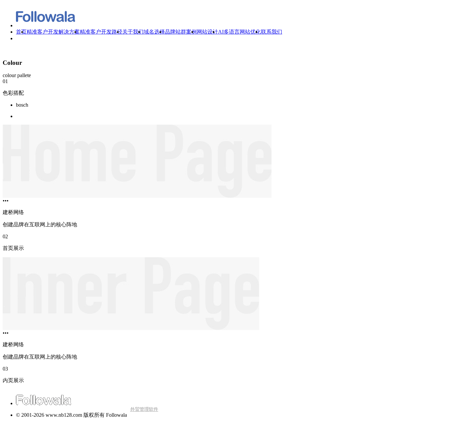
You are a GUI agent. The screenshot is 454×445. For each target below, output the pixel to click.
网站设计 (207, 32)
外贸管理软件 (144, 409)
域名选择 (154, 32)
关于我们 (133, 32)
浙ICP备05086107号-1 (28, 438)
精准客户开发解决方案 (53, 32)
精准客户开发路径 (101, 32)
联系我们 (271, 32)
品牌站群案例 (181, 32)
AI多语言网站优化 (239, 32)
